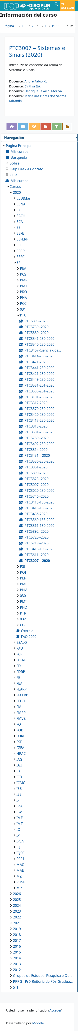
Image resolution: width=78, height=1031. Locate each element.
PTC (46, 26)
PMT (23, 286)
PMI (23, 601)
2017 (17, 940)
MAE (20, 870)
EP (40, 26)
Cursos (24, 26)
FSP (19, 741)
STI (15, 987)
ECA (19, 221)
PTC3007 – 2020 (58, 26)
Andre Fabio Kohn (37, 81)
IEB (19, 788)
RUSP (20, 882)
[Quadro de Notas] (57, 126)
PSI (22, 566)
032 (23, 619)
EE (18, 227)
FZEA (20, 747)
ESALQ (21, 642)
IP (18, 835)
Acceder (55, 1010)
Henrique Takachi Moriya (43, 91)
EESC (20, 256)
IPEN (20, 841)
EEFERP (22, 239)
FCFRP (21, 660)
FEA (19, 683)
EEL (19, 245)
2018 (17, 934)
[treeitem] (39, 566)
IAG (19, 759)
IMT (19, 823)
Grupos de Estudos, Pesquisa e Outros (43, 975)
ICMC (20, 782)
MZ (19, 876)
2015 (17, 952)
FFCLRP (22, 695)
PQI (23, 572)
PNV (23, 589)
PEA (23, 268)
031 (23, 309)
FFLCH (21, 701)
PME (23, 584)
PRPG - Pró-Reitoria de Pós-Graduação (43, 981)
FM (18, 706)
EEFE (20, 233)
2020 (33, 26)
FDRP (20, 671)
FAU (19, 648)
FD (18, 665)
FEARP (21, 689)
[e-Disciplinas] (26, 6)
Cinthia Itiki (32, 86)
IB (18, 771)
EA (18, 210)
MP (19, 888)
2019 (17, 928)
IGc (19, 812)
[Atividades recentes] (45, 126)
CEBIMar (23, 198)
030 (23, 595)
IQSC (20, 852)
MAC (20, 864)
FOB (19, 730)
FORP (20, 736)
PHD (23, 607)
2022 (17, 917)
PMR (24, 280)
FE (18, 677)
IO (18, 829)
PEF (23, 578)
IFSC (19, 806)
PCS (23, 274)
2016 (17, 946)
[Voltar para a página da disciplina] (11, 126)
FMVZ (21, 718)
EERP (20, 250)
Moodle (38, 1023)
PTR (23, 613)
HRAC (21, 753)
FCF (19, 654)
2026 (17, 893)
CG (22, 625)
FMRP (21, 712)
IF (17, 800)
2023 (17, 911)
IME (19, 817)
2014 (17, 958)
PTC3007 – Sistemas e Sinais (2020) (37, 51)
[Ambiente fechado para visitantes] (67, 126)
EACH (20, 215)
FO (18, 724)
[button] (56, 6)
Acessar (67, 8)
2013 (17, 964)
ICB (19, 776)
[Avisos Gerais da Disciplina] (23, 126)
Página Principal (11, 26)
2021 (20, 858)
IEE (18, 794)
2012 (17, 969)
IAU (19, 765)
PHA (23, 297)
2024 (17, 905)
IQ (18, 847)
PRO (23, 291)
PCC (23, 303)
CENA (20, 204)
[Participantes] (34, 126)
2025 (17, 899)
